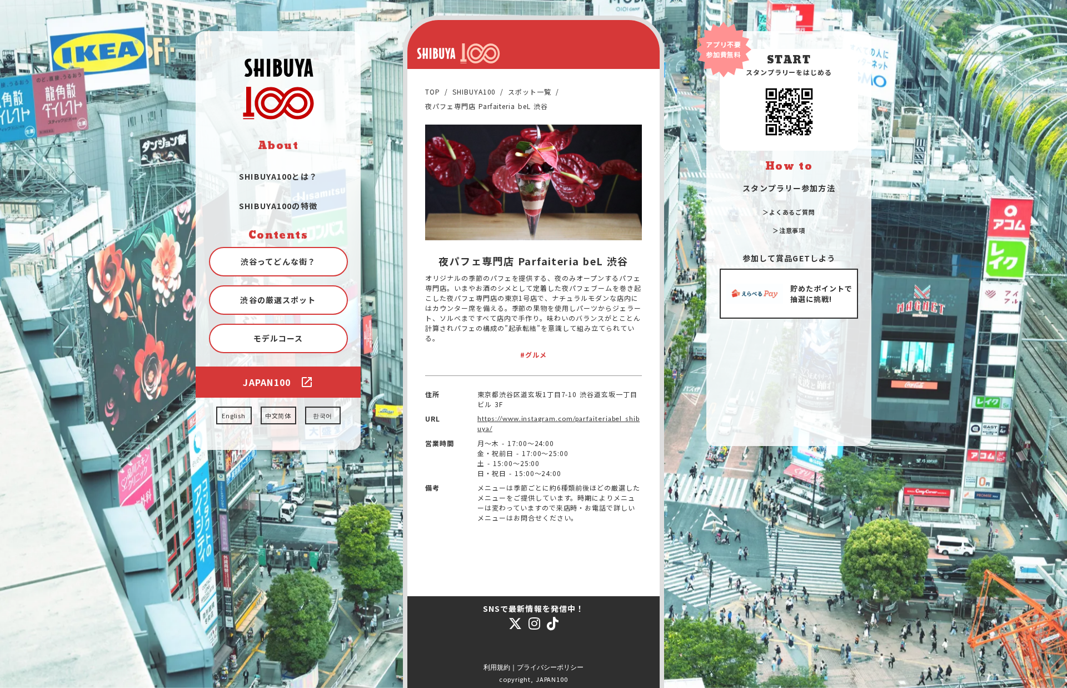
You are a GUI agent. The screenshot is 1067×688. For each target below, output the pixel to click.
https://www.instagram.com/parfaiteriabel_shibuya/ (558, 423)
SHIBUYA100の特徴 (278, 205)
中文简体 (278, 415)
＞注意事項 (788, 230)
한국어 (323, 415)
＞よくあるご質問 (788, 211)
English (234, 415)
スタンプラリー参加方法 (788, 188)
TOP (432, 91)
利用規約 (496, 667)
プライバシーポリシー (550, 667)
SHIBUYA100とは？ (278, 176)
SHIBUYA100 (474, 91)
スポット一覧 (529, 91)
